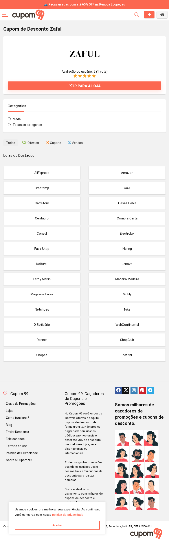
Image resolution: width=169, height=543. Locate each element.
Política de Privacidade (22, 453)
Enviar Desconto (149, 14)
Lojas (9, 410)
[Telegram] (150, 390)
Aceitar (57, 525)
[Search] (136, 14)
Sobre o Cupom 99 (19, 460)
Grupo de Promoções (21, 403)
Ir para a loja (86, 86)
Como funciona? (17, 418)
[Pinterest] (142, 390)
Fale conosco (15, 439)
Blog (9, 425)
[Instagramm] (134, 390)
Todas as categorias (27, 125)
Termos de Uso (17, 446)
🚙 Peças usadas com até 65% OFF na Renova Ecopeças (84, 4)
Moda (17, 119)
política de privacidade (67, 514)
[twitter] (125, 390)
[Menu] (5, 14)
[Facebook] (118, 390)
